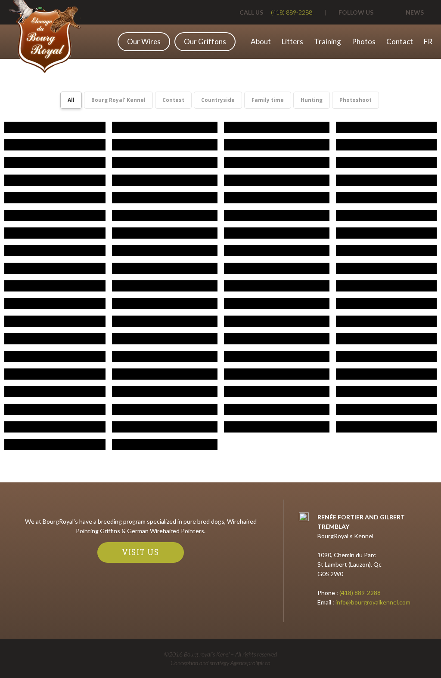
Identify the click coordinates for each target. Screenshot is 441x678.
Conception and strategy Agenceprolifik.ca (220, 662)
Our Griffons (205, 41)
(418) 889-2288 (360, 592)
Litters (292, 41)
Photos (364, 41)
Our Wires (144, 41)
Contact (399, 41)
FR (428, 41)
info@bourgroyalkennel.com (372, 602)
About (261, 41)
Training (327, 41)
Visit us (140, 552)
